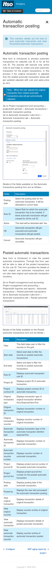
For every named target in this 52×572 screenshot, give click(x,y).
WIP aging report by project (37, 551)
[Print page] (47, 21)
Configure (10, 549)
